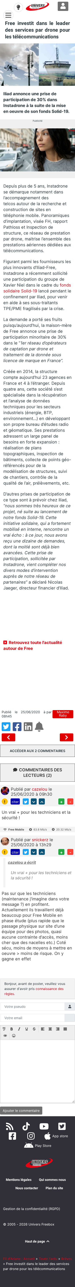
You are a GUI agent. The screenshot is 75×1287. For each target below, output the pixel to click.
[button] (4, 1029)
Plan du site (54, 1188)
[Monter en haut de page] (42, 801)
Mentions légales (18, 1180)
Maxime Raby (63, 713)
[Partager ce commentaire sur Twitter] (26, 801)
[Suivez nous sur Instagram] (32, 1136)
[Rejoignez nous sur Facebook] (13, 1136)
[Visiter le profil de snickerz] (5, 841)
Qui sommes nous (52, 1180)
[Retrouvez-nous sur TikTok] (27, 1126)
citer (15, 802)
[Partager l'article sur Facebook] (18, 729)
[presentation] (4, 1029)
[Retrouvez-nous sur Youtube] (45, 1126)
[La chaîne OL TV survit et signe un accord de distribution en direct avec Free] (66, 737)
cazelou (40, 789)
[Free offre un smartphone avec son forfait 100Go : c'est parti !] (9, 737)
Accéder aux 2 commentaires (37, 751)
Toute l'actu (48, 1259)
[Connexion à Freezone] (63, 6)
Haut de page (35, 1241)
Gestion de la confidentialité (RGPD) (31, 1209)
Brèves (66, 1259)
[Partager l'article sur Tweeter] (7, 729)
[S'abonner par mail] (40, 729)
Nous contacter (26, 1188)
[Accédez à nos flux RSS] (10, 1126)
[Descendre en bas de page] (34, 801)
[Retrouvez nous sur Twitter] (62, 1126)
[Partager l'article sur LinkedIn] (29, 729)
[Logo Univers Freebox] (37, 6)
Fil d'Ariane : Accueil (19, 1259)
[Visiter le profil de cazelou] (5, 790)
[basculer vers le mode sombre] (18, 7)
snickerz (41, 839)
